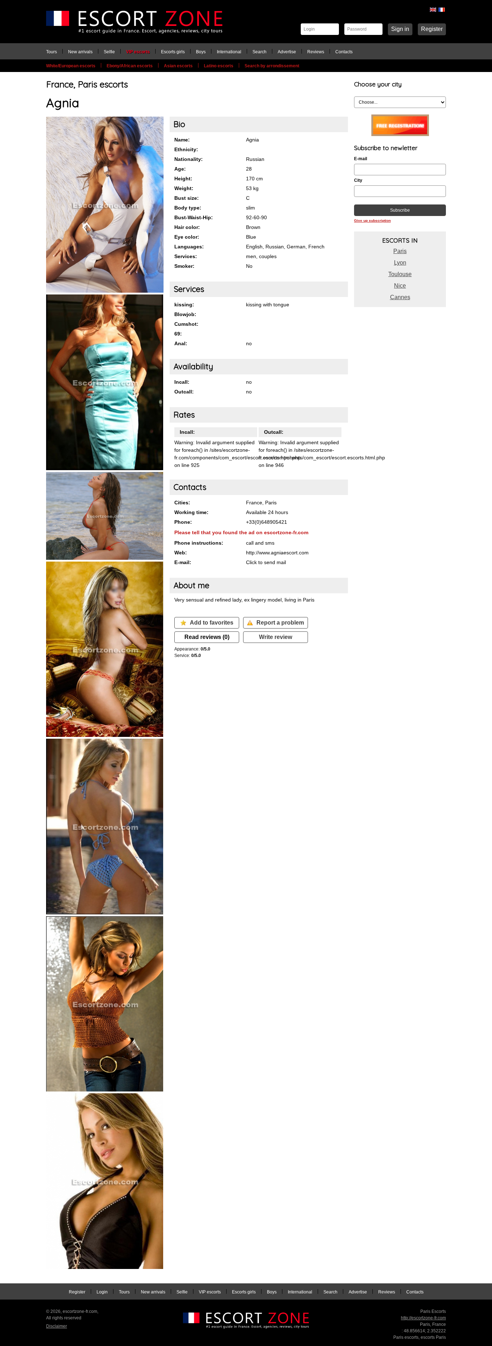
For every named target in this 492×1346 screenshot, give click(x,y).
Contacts (344, 51)
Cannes (400, 297)
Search (259, 51)
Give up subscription (372, 220)
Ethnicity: (186, 149)
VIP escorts (138, 51)
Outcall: (184, 392)
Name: (182, 140)
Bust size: (186, 198)
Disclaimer (56, 1326)
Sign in (400, 29)
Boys (201, 51)
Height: (183, 178)
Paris (400, 251)
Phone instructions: (198, 543)
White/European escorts (70, 65)
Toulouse (400, 274)
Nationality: (188, 159)
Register (432, 29)
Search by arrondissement (272, 65)
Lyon (400, 263)
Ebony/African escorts (130, 65)
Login (102, 1292)
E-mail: (182, 562)
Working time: (191, 512)
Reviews (315, 51)
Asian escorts (178, 65)
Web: (180, 552)
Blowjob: (185, 314)
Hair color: (187, 227)
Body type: (187, 208)
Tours (51, 51)
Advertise (287, 51)
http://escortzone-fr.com (423, 1317)
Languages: (189, 246)
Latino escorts (218, 65)
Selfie (109, 51)
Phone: (183, 522)
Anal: (180, 343)
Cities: (182, 502)
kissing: (184, 304)
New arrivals (80, 51)
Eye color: (186, 237)
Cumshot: (186, 324)
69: (178, 334)
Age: (180, 169)
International (229, 51)
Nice (400, 286)
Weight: (183, 188)
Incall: (181, 382)
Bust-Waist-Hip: (193, 217)
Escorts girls (173, 51)
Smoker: (184, 266)
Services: (185, 256)
